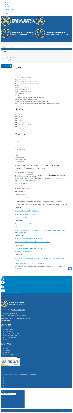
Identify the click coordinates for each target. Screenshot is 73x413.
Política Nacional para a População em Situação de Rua (30, 263)
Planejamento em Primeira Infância (24, 224)
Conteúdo (8, 2)
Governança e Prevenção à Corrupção (25, 214)
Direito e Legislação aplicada (23, 91)
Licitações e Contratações (12, 333)
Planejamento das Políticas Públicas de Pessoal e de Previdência (32, 242)
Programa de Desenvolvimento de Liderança (27, 83)
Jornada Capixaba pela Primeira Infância (26, 99)
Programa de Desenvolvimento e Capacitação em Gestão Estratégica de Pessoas (37, 103)
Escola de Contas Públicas (12, 58)
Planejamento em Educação (22, 251)
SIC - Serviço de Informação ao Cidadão (16, 284)
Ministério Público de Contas (13, 335)
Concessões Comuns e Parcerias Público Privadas (28, 248)
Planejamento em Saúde (21, 217)
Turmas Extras (19, 128)
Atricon (7, 339)
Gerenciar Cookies (64, 410)
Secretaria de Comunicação (13, 292)
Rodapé (7, 6)
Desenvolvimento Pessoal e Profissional (26, 81)
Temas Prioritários (20, 115)
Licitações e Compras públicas (23, 77)
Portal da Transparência (11, 329)
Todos (16, 73)
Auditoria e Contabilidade (22, 89)
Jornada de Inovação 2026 (22, 87)
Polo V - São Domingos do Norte (24, 125)
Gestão (17, 95)
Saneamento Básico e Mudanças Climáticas (27, 211)
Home (6, 56)
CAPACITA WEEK (19, 85)
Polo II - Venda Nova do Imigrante (24, 119)
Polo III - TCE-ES (19, 121)
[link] (19, 47)
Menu (7, 4)
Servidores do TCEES (20, 159)
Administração (9, 354)
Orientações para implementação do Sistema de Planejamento (32, 101)
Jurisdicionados (19, 161)
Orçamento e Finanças (21, 79)
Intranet (7, 348)
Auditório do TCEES (21, 176)
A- (5, 13)
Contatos (8, 279)
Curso (6, 62)
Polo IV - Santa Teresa (21, 123)
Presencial (18, 144)
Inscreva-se (18, 271)
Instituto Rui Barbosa (10, 337)
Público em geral (19, 157)
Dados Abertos (9, 331)
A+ (8, 13)
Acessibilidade (10, 9)
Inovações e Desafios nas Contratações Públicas (28, 238)
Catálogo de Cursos (10, 60)
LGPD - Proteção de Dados (12, 288)
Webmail (7, 352)
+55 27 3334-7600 (18, 310)
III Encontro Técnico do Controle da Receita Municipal (29, 97)
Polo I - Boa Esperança (21, 117)
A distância (18, 142)
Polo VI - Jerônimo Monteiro (22, 127)
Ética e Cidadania (19, 93)
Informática (18, 75)
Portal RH (7, 350)
